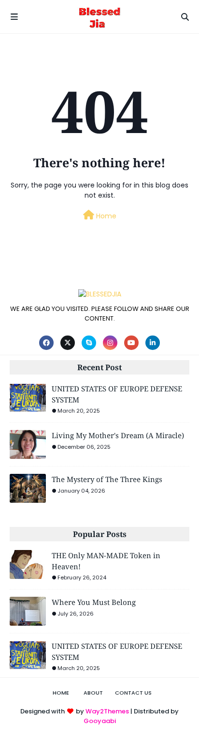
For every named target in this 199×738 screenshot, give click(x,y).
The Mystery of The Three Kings (107, 479)
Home (105, 216)
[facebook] (46, 342)
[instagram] (110, 342)
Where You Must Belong (94, 602)
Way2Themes (107, 711)
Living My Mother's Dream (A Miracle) (118, 435)
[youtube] (131, 342)
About (93, 693)
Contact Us (133, 693)
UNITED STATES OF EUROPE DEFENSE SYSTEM (117, 394)
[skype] (89, 342)
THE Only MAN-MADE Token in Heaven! (106, 560)
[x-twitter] (67, 342)
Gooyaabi (100, 720)
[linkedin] (152, 342)
